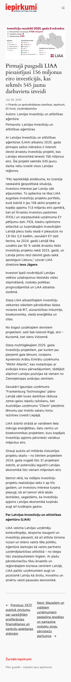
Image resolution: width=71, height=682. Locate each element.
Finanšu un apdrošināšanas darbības (30, 104)
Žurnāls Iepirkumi (18, 659)
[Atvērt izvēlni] (63, 8)
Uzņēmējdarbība (27, 108)
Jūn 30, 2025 (14, 99)
